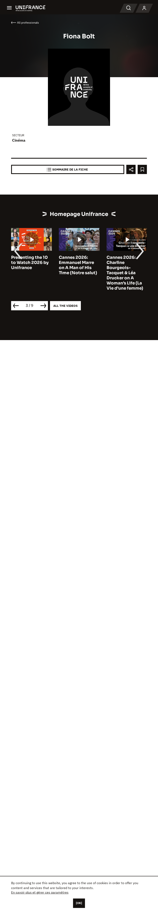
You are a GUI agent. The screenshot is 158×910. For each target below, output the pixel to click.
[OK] (79, 903)
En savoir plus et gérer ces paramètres (40, 892)
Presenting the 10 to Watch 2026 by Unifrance (30, 262)
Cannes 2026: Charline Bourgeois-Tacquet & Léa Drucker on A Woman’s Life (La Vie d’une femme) (125, 273)
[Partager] (131, 169)
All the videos (65, 306)
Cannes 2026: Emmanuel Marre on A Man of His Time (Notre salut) (78, 265)
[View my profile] (144, 8)
